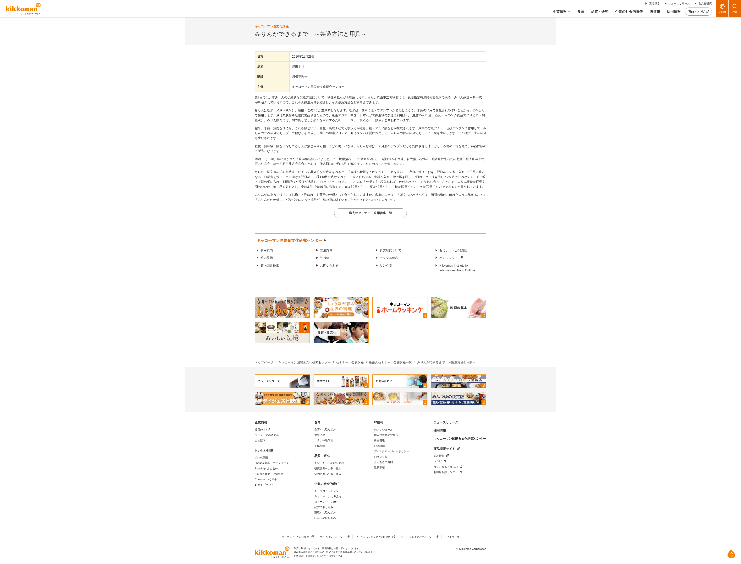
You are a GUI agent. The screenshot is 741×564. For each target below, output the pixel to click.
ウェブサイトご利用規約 (295, 537)
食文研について (390, 250)
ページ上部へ (731, 553)
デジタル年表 (389, 257)
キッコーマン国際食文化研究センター (289, 240)
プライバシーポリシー (332, 537)
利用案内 (267, 250)
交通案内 (326, 250)
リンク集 (386, 265)
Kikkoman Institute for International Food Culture (457, 268)
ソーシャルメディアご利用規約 (373, 537)
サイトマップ (451, 537)
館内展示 (267, 257)
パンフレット (448, 257)
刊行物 (324, 257)
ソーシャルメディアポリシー (417, 537)
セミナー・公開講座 (453, 250)
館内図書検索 (270, 265)
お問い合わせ (329, 265)
